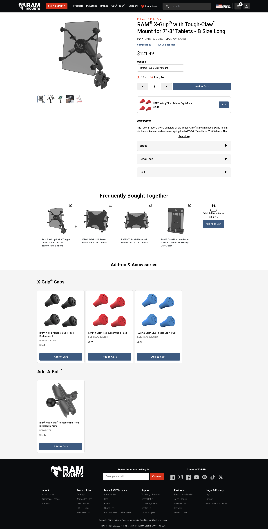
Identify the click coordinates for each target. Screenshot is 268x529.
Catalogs (81, 494)
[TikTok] (212, 477)
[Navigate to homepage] (29, 6)
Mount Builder (83, 503)
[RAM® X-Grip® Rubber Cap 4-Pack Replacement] (60, 310)
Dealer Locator (180, 512)
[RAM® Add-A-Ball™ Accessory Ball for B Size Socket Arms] (60, 400)
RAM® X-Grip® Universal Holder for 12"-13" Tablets (134, 241)
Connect (157, 476)
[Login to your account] (246, 6)
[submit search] (167, 6)
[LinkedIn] (172, 477)
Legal (208, 494)
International (180, 503)
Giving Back (109, 508)
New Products (83, 512)
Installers (178, 508)
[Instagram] (180, 477)
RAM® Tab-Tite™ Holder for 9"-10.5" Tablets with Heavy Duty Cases (175, 242)
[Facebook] (188, 477)
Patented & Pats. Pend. (150, 19)
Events (107, 503)
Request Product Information (117, 512)
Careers (46, 503)
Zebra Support (148, 512)
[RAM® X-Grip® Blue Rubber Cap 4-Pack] (158, 310)
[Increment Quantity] (142, 86)
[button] (41, 99)
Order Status (147, 499)
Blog (106, 499)
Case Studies (110, 494)
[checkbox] (70, 205)
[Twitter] (220, 477)
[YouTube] (196, 477)
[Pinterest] (204, 477)
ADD (223, 104)
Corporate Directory (51, 499)
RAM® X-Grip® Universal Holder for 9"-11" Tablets (94, 241)
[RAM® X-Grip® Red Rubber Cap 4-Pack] (109, 310)
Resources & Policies (183, 494)
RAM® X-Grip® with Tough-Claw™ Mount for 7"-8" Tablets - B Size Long (56, 242)
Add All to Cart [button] (213, 223)
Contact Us (146, 508)
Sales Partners (181, 499)
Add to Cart (202, 86)
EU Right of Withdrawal (216, 503)
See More (184, 136)
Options (141, 61)
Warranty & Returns (150, 494)
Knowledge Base (84, 499)
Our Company (49, 494)
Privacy (209, 499)
